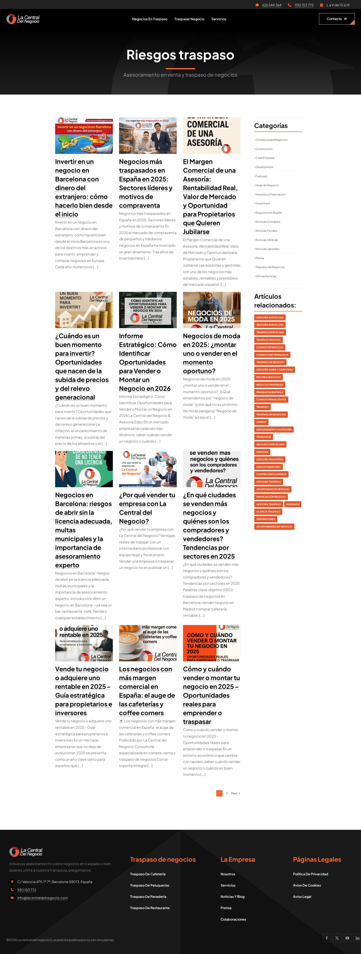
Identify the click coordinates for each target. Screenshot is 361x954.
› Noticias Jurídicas (266, 240)
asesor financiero (268, 467)
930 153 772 (304, 5)
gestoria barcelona (269, 324)
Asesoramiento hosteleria (274, 429)
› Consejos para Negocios (271, 139)
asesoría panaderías (269, 459)
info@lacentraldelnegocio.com (42, 898)
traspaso (262, 407)
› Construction (263, 149)
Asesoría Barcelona (269, 317)
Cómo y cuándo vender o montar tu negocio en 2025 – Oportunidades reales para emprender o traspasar (211, 695)
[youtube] (347, 938)
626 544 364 (271, 5)
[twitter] (337, 938)
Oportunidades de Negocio (274, 526)
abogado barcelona (270, 444)
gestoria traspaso (268, 504)
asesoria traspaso (268, 481)
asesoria (262, 451)
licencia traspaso (268, 511)
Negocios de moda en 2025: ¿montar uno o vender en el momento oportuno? (211, 353)
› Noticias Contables (267, 221)
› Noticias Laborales (267, 249)
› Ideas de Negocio (266, 185)
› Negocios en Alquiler (268, 212)
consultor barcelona (271, 399)
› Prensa (259, 258)
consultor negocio (269, 347)
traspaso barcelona (270, 332)
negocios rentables (269, 384)
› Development (263, 167)
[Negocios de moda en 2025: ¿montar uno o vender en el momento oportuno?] (212, 310)
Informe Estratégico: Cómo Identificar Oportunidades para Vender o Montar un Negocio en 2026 (148, 362)
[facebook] (327, 938)
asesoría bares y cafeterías (274, 369)
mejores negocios (268, 377)
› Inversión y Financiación (269, 194)
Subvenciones (265, 519)
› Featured (260, 176)
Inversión (292, 504)
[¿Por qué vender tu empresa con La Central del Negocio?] (148, 469)
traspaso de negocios (271, 414)
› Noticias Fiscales (265, 230)
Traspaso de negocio (270, 362)
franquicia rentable (269, 392)
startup (261, 422)
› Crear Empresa (264, 157)
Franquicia (263, 436)
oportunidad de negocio (272, 489)
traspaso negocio (268, 339)
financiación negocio (271, 496)
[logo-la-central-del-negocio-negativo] (22, 15)
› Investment (262, 203)
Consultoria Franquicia (272, 354)
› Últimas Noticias (265, 276)
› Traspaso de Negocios (269, 267)
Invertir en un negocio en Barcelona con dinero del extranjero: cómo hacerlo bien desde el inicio (84, 187)
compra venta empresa (271, 474)
